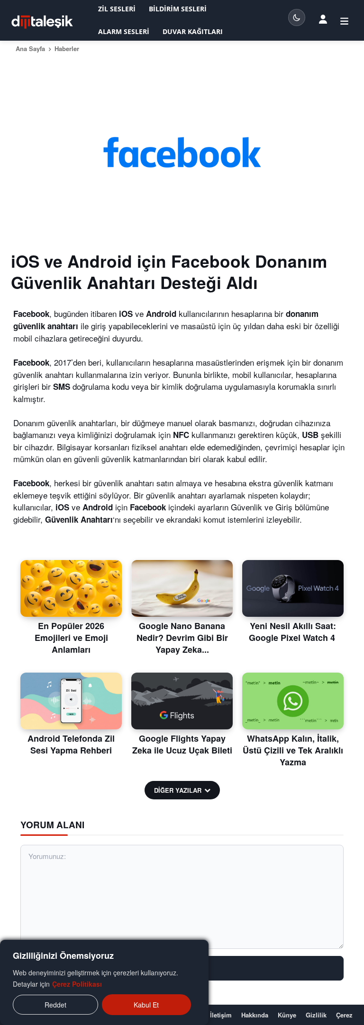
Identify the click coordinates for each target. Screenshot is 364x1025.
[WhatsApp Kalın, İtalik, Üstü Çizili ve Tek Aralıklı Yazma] (293, 701)
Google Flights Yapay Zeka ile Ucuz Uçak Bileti (182, 744)
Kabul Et (146, 1004)
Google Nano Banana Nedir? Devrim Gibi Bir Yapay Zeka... (182, 638)
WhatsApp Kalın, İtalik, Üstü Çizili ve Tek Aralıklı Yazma (293, 750)
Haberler (67, 48)
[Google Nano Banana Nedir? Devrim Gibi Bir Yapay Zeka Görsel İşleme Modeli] (182, 588)
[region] (104, 982)
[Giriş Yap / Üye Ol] (323, 18)
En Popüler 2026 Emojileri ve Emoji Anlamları (71, 638)
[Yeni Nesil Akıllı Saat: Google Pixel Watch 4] (293, 588)
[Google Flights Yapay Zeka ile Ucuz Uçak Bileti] (182, 701)
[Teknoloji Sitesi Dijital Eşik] (42, 22)
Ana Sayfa (30, 48)
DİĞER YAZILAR (177, 790)
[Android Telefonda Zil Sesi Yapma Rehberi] (71, 701)
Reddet (55, 1004)
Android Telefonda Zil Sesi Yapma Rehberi (71, 744)
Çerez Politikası (77, 984)
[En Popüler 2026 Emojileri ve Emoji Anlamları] (71, 588)
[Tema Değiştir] (296, 17)
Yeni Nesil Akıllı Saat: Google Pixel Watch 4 (293, 632)
